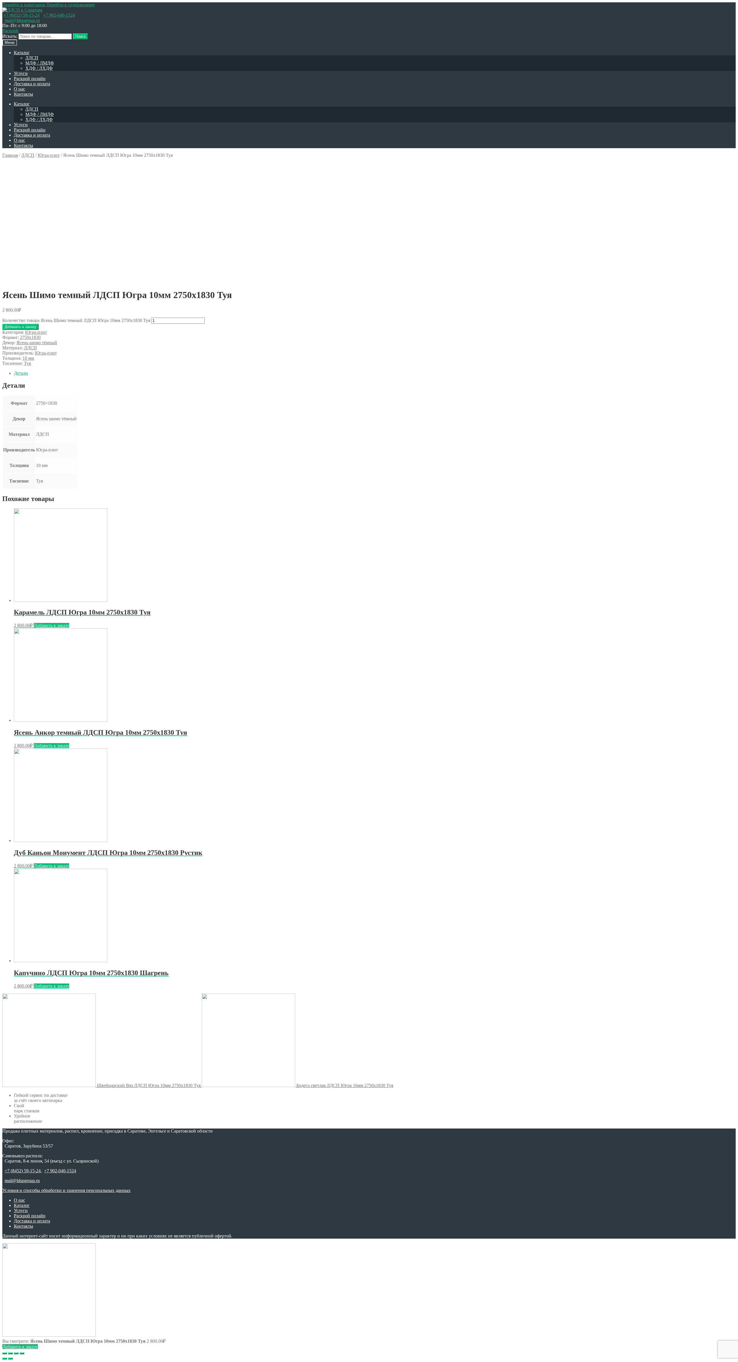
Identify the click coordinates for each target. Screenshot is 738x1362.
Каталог (22, 52)
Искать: (9, 36)
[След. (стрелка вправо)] (10, 1358)
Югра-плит (49, 155)
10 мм (28, 358)
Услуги (21, 73)
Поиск (80, 36)
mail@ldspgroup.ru (22, 20)
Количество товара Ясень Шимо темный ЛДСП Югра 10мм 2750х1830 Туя (76, 320)
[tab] (375, 373)
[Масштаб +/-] (22, 1353)
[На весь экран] (16, 1353)
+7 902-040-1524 (59, 15)
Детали (21, 373)
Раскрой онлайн (30, 78)
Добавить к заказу (20, 327)
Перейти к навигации (23, 4)
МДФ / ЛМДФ (39, 63)
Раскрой (10, 30)
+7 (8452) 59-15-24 (21, 15)
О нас (19, 88)
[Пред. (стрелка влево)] (4, 1358)
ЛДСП (31, 57)
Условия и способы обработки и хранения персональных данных (66, 1190)
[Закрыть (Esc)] (4, 1353)
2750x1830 (30, 337)
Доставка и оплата (32, 83)
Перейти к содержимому (70, 4)
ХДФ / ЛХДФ (39, 68)
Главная (10, 155)
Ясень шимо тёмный (36, 342)
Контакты (23, 94)
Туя (27, 363)
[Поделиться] (10, 1353)
